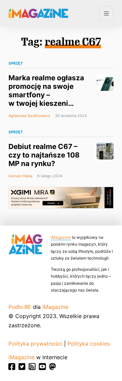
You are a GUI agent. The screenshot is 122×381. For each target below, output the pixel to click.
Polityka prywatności (35, 343)
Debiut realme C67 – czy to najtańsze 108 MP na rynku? (44, 155)
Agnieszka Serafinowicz (29, 115)
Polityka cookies (88, 343)
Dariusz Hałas (20, 175)
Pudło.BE (19, 306)
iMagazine (61, 237)
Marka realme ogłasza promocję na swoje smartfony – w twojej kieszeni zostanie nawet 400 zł (46, 94)
